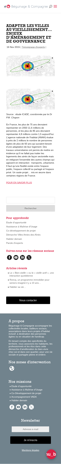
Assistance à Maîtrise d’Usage (26, 389)
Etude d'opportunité (16, 222)
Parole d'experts (14, 243)
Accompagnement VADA (24, 396)
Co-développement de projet (21, 230)
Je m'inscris (30, 440)
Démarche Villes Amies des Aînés (23, 234)
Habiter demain (14, 239)
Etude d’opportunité (21, 386)
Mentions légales (30, 450)
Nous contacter (28, 300)
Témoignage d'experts (33, 47)
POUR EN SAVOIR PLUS (19, 182)
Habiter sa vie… (18, 287)
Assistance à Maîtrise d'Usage (21, 226)
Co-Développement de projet (26, 393)
